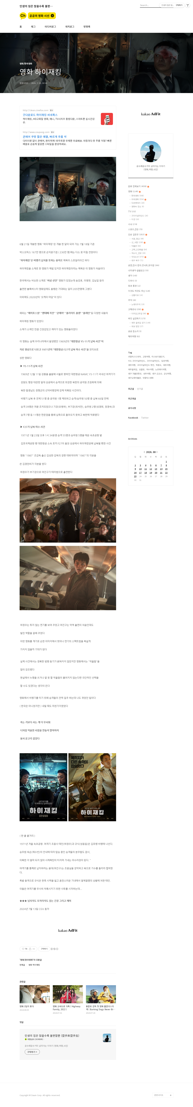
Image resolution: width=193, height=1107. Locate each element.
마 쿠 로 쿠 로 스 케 (162, 1042)
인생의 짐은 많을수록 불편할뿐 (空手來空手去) (36, 6)
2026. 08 (151, 452)
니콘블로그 (158, 1047)
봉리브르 (158, 724)
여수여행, (150, 369)
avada (157, 955)
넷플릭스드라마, (134, 356)
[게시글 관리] (34, 949)
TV (132, 211)
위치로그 (69, 26)
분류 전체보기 (137, 186)
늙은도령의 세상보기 (162, 984)
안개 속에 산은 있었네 (163, 878)
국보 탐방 (137, 326)
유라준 (157, 1037)
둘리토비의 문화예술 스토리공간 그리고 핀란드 (163, 844)
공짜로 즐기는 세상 (162, 1075)
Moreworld (159, 994)
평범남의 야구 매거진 (163, 868)
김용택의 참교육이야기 (163, 782)
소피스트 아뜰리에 (161, 974)
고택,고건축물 (139, 249)
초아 (156, 859)
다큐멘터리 (137, 202)
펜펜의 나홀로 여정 (162, 772)
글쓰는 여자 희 (160, 969)
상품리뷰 (137, 295)
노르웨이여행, (161, 369)
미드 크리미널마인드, (137, 360)
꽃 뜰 (156, 777)
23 (135, 476)
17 (140, 472)
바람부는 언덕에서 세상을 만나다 (163, 832)
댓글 (22, 1022)
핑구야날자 (158, 902)
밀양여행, (165, 360)
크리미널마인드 (139, 215)
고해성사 (134, 309)
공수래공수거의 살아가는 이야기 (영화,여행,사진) (46, 1045)
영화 (133, 191)
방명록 (87, 26)
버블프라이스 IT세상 (162, 921)
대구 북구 (137, 260)
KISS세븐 (158, 738)
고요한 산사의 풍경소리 (163, 760)
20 (156, 472)
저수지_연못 (138, 253)
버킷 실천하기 (137, 318)
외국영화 (137, 199)
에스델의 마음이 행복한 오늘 (163, 890)
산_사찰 (137, 242)
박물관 (136, 245)
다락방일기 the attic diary (163, 813)
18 (145, 472)
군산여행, (168, 373)
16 (135, 472)
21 (161, 472)
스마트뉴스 (158, 1080)
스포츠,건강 (135, 229)
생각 (132, 275)
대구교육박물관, (134, 377)
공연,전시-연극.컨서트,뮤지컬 (143, 265)
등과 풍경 (134, 285)
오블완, (142, 369)
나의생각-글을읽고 (138, 270)
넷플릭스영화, (148, 377)
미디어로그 (50, 26)
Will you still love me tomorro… (163, 1059)
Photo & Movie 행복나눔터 (163, 910)
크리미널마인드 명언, (146, 365)
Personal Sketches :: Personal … (163, 938)
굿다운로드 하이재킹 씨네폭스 (40, 115)
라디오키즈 (158, 854)
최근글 (131, 388)
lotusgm (158, 1090)
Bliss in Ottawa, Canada (161, 731)
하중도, (159, 365)
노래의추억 (137, 304)
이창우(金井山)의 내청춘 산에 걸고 (163, 1001)
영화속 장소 (137, 206)
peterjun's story (161, 767)
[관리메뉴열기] (187, 5)
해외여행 (134, 336)
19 (151, 472)
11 (145, 468)
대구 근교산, (157, 373)
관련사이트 (158, 1095)
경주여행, (132, 365)
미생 (135, 219)
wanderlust (159, 989)
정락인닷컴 (158, 1018)
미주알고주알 (138, 313)
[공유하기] (30, 949)
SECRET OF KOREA (162, 1022)
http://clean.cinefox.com (35, 110)
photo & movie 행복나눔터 (163, 799)
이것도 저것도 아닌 (139, 290)
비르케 (157, 897)
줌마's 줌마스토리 (161, 950)
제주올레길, (133, 369)
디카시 (132, 280)
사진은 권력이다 (161, 753)
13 (156, 468)
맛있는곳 (137, 256)
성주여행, (147, 373)
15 (166, 468)
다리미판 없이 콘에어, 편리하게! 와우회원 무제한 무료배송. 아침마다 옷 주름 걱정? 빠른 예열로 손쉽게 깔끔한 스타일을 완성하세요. (67, 142)
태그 (33, 26)
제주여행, (167, 365)
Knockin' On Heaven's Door (161, 823)
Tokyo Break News (162, 883)
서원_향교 (137, 238)
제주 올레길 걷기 (140, 322)
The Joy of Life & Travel (162, 1069)
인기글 (140, 388)
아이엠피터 (158, 1051)
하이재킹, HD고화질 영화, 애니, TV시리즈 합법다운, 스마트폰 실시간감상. (59, 120)
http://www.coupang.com (36, 132)
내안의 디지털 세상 (162, 926)
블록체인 (158, 864)
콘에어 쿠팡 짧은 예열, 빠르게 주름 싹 (44, 136)
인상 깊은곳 (136, 234)
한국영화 (137, 195)
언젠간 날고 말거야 (162, 979)
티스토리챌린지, (158, 356)
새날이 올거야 (160, 748)
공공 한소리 (134, 331)
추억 (132, 300)
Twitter (145, 417)
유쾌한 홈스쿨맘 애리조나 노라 (163, 1011)
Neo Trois (158, 1085)
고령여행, (146, 356)
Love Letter (159, 945)
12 (151, 468)
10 (140, 468)
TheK (156, 873)
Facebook (133, 417)
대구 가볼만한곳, (135, 373)
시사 (132, 224)
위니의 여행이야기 (161, 931)
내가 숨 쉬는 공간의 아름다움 (163, 963)
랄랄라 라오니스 (161, 806)
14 (161, 468)
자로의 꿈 (158, 1027)
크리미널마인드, (153, 360)
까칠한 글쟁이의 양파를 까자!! (163, 789)
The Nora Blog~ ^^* (163, 743)
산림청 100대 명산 (162, 916)
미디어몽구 (158, 1032)
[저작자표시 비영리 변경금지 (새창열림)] (54, 949)
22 (166, 472)
